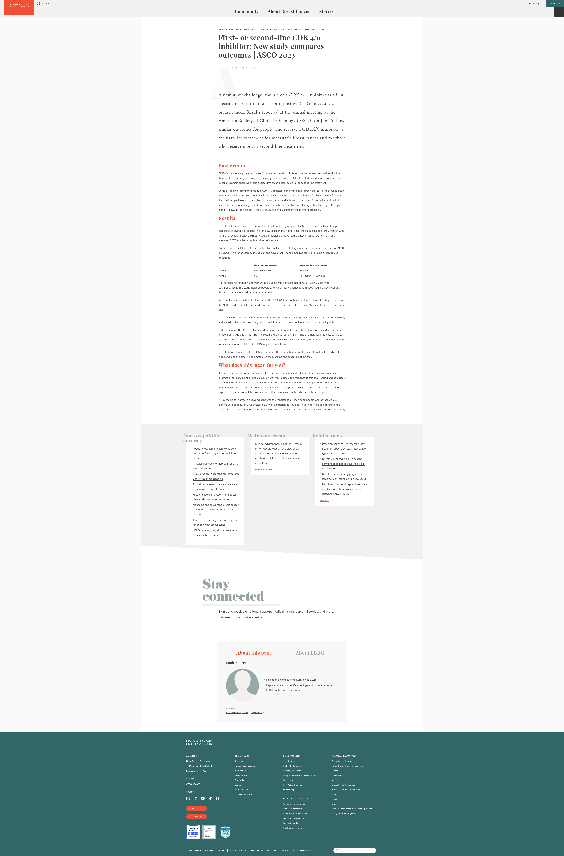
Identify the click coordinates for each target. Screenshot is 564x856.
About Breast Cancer (289, 12)
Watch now (261, 470)
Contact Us (196, 808)
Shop (334, 803)
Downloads (337, 775)
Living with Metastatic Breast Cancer (299, 775)
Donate (555, 3)
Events (335, 770)
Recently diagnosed (292, 770)
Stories (326, 12)
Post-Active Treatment (293, 785)
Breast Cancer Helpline (342, 761)
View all (324, 501)
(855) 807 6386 (193, 784)
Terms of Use (257, 850)
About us (239, 761)
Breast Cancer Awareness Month (347, 789)
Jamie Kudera (241, 68)
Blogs (334, 794)
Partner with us (241, 789)
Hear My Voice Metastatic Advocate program (352, 808)
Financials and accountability (248, 766)
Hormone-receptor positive (237, 712)
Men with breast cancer (293, 818)
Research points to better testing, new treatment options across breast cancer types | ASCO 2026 (344, 448)
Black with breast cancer (294, 808)
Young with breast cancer (294, 804)
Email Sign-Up (536, 3)
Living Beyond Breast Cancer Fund (347, 766)
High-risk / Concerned (293, 766)
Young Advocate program (343, 813)
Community (247, 12)
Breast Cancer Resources (343, 785)
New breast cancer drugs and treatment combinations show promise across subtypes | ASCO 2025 (345, 489)
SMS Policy (272, 850)
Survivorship (288, 789)
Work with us (240, 770)
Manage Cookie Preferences (297, 850)
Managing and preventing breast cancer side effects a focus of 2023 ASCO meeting (216, 509)
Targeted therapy (257, 712)
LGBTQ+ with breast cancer (295, 813)
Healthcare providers (292, 827)
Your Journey (289, 761)
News (222, 29)
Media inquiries (242, 775)
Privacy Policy (238, 850)
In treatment (288, 780)
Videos (335, 780)
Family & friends (290, 823)
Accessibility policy (243, 794)
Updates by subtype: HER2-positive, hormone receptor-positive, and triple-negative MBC (343, 463)
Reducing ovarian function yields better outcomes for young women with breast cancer (215, 453)
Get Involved (240, 780)
